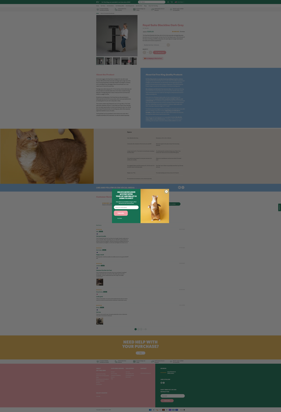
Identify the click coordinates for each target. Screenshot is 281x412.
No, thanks (120, 218)
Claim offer (121, 213)
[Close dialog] (166, 191)
